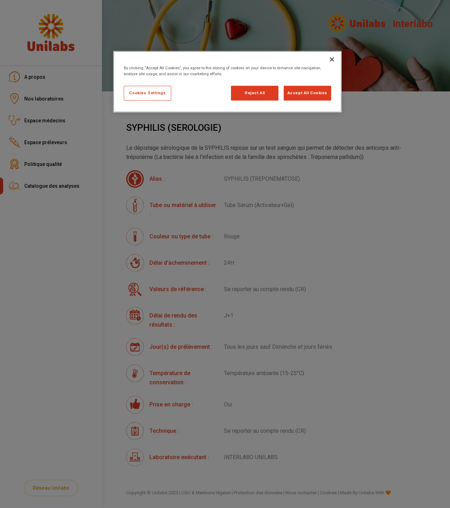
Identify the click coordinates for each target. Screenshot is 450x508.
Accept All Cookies (307, 92)
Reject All (255, 92)
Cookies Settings (147, 92)
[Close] (332, 59)
